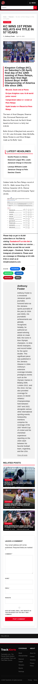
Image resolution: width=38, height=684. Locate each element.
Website (8, 598)
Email (18, 277)
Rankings (21, 671)
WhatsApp (8, 273)
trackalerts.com (23, 529)
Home (4, 17)
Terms (35, 680)
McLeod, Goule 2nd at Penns (17, 89)
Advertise (33, 660)
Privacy (30, 680)
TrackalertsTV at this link (20, 241)
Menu (34, 3)
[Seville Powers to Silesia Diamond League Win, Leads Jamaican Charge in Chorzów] (19, 477)
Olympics (21, 665)
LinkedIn (19, 273)
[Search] (35, 7)
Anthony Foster (10, 36)
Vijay (18, 487)
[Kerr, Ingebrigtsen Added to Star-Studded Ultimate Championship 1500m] (19, 521)
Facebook (15, 268)
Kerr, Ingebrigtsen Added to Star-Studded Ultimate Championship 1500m (18, 526)
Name (7, 578)
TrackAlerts (8, 680)
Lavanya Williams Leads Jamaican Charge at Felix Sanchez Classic (18, 170)
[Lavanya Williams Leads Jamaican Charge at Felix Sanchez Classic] (19, 499)
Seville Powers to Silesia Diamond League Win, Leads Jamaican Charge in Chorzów (19, 160)
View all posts (22, 455)
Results (21, 668)
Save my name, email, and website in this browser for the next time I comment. (18, 612)
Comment (9, 554)
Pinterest (8, 277)
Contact (32, 656)
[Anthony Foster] (10, 288)
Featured (11, 17)
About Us (32, 653)
